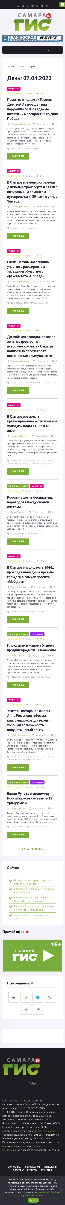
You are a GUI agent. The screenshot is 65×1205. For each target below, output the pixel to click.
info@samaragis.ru (48, 1131)
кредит (26, 677)
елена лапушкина (32, 303)
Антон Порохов (18, 512)
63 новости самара (20, 460)
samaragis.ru (41, 1146)
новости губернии (38, 460)
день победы (17, 148)
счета (40, 534)
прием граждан (37, 611)
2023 (21, 67)
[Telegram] (32, 6)
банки (13, 534)
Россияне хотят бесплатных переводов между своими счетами (30, 502)
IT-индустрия (17, 827)
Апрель (32, 67)
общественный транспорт (30, 382)
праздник (36, 148)
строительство (50, 382)
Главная (10, 67)
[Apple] (42, 6)
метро (14, 382)
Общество (13, 88)
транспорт (31, 228)
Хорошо (33, 1200)
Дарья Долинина (18, 587)
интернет (28, 827)
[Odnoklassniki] (28, 6)
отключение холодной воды (39, 463)
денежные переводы (27, 534)
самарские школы (34, 760)
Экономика (37, 634)
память (27, 148)
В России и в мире (18, 486)
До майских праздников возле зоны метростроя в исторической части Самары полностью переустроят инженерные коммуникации (31, 346)
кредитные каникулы (40, 677)
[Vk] (23, 6)
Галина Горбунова (19, 436)
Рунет (36, 827)
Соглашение (9, 1150)
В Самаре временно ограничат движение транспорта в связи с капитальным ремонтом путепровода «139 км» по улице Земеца (32, 191)
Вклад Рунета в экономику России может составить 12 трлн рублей (29, 798)
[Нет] (61, 1190)
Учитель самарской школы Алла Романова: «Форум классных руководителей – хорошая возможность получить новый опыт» (29, 720)
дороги (14, 228)
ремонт (22, 228)
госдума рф (16, 677)
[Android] (47, 6)
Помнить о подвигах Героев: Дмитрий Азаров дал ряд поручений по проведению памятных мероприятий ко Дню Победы (32, 109)
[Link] (37, 6)
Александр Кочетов (20, 124)
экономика (45, 827)
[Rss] (18, 6)
